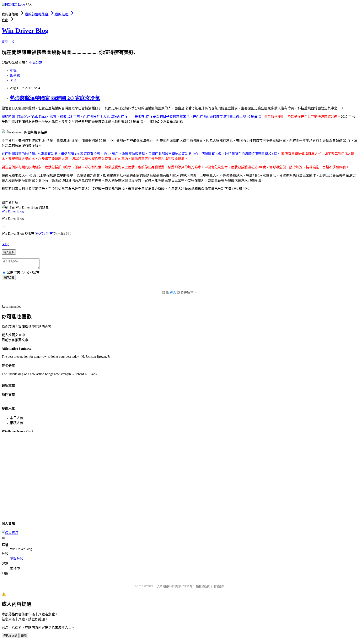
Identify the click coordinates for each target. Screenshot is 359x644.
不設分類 (35, 62)
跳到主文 (8, 42)
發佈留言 (8, 277)
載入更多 (8, 252)
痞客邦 (40, 233)
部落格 (15, 75)
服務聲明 (219, 586)
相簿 (13, 70)
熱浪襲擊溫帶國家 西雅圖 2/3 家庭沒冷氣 (55, 98)
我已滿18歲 (10, 635)
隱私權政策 (203, 586)
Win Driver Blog (25, 30)
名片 (13, 80)
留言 (49, 233)
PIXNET (148, 586)
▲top (5, 244)
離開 (24, 635)
